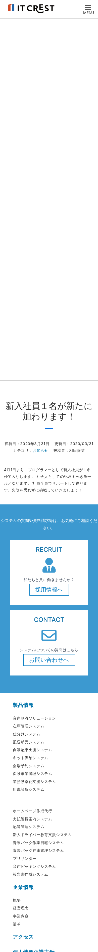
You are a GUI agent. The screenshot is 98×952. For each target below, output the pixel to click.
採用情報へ (49, 589)
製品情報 (23, 705)
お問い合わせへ (49, 659)
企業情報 (23, 887)
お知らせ (40, 450)
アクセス (23, 937)
